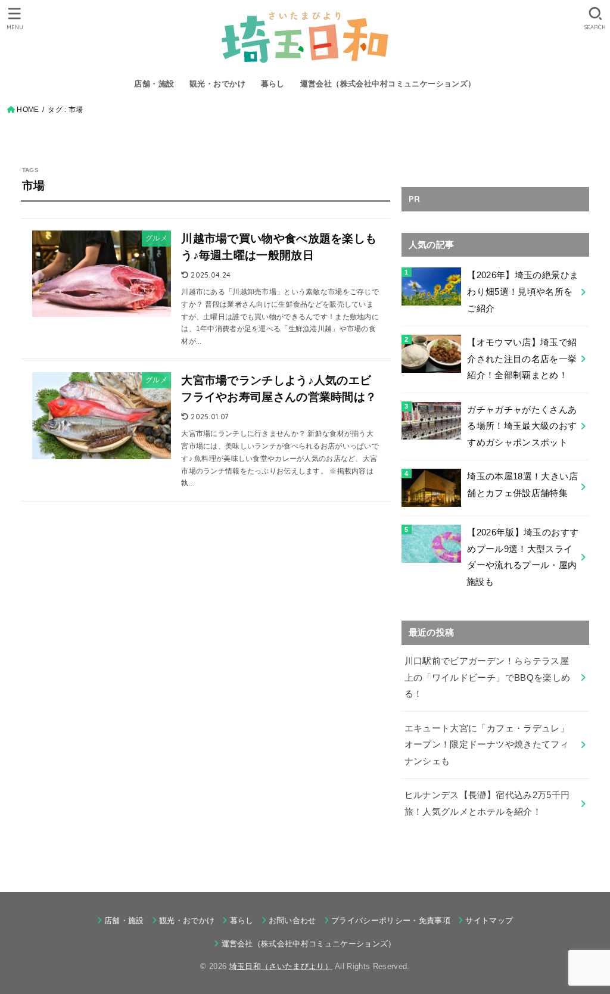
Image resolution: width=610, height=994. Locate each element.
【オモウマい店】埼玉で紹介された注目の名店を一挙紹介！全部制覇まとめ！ (522, 359)
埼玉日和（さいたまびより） (280, 966)
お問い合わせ (292, 920)
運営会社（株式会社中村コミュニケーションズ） (388, 83)
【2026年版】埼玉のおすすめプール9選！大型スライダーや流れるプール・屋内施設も (522, 557)
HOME (28, 109)
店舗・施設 (154, 83)
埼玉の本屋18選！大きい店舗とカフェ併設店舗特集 (522, 485)
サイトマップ (489, 920)
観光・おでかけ (217, 83)
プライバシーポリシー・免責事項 (390, 920)
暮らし (273, 83)
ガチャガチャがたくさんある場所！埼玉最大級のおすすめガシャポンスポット (522, 426)
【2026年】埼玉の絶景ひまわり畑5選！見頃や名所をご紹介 (522, 291)
